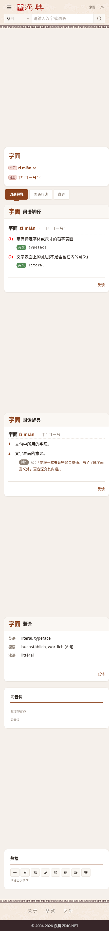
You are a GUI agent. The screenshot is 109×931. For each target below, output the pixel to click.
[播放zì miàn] (35, 167)
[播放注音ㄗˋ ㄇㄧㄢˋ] (41, 177)
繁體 (92, 7)
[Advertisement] (54, 84)
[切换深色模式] (102, 7)
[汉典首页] (30, 7)
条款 (51, 910)
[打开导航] (9, 7)
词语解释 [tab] (16, 194)
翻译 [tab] (61, 194)
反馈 (101, 284)
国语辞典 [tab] (41, 194)
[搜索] (99, 18)
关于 (33, 910)
